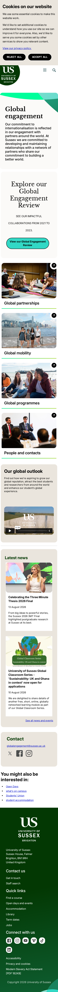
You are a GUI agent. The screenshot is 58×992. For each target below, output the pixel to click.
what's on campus (16, 791)
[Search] (54, 72)
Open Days (12, 786)
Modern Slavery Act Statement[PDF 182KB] (24, 971)
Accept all (40, 56)
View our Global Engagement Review (28, 243)
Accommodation (16, 908)
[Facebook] (19, 753)
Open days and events (19, 903)
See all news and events (39, 720)
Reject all (14, 56)
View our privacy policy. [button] (17, 48)
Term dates (12, 919)
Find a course (14, 897)
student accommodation (20, 800)
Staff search (13, 883)
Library (10, 914)
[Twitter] (10, 753)
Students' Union (15, 795)
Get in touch (13, 878)
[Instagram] (29, 753)
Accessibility (13, 958)
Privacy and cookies (18, 963)
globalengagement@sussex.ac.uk (26, 745)
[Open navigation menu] (44, 70)
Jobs (9, 925)
